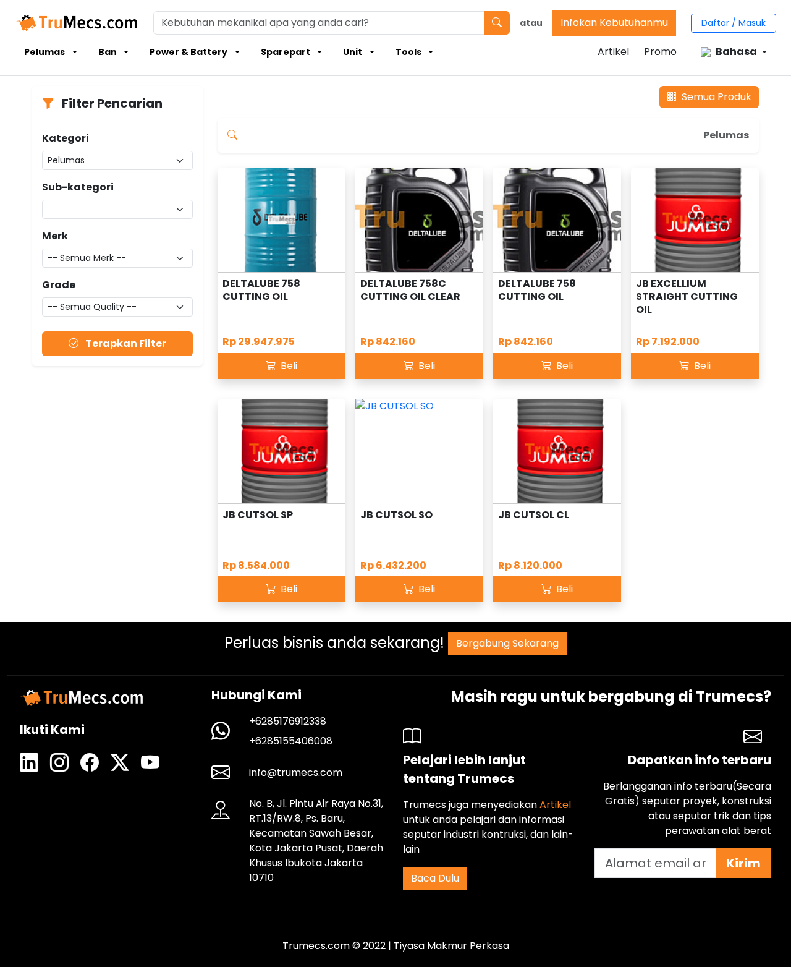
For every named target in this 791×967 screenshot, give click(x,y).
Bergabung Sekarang (507, 643)
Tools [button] (408, 52)
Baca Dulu (435, 878)
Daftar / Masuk (733, 23)
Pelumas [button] (44, 52)
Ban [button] (107, 52)
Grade (58, 285)
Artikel (613, 52)
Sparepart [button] (285, 52)
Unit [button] (352, 52)
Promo (660, 52)
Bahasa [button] (736, 52)
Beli (287, 366)
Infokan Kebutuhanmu (614, 22)
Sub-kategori (78, 187)
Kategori (65, 138)
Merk (55, 236)
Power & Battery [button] (188, 52)
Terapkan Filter (124, 343)
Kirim (743, 863)
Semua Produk (715, 97)
